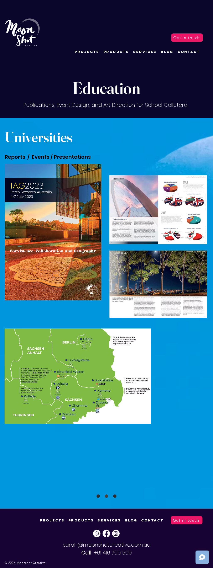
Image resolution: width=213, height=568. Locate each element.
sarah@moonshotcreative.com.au (106, 544)
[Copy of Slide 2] (106, 496)
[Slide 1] (98, 496)
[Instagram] (116, 533)
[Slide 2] (114, 496)
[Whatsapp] (96, 533)
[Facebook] (106, 533)
